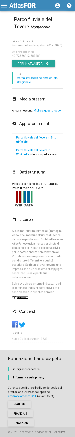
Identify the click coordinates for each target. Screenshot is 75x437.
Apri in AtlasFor (30, 63)
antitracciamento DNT (22, 396)
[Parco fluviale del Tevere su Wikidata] (24, 206)
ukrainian (21, 423)
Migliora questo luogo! (47, 110)
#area (21, 78)
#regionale (24, 82)
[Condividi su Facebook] (15, 326)
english (19, 404)
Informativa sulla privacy (28, 377)
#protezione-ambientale (41, 78)
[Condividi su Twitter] (22, 326)
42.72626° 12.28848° (26, 56)
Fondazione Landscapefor (34, 432)
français (20, 413)
